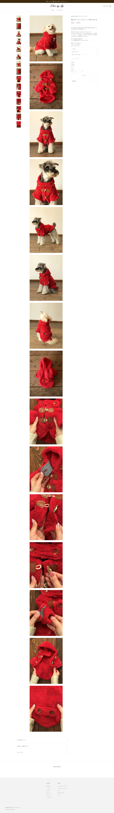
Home (52, 10)
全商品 (47, 786)
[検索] (107, 6)
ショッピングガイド (62, 786)
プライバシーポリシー (63, 788)
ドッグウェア (60, 10)
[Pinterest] (78, 58)
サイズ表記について (21, 740)
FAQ (59, 790)
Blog (59, 795)
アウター (48, 790)
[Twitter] (76, 58)
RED (73, 65)
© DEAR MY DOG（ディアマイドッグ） (13, 807)
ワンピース (48, 795)
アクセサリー (49, 797)
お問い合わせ (61, 793)
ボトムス (48, 793)
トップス (48, 788)
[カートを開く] (110, 6)
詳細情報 (74, 81)
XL (82, 70)
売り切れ (84, 75)
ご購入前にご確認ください (23, 746)
